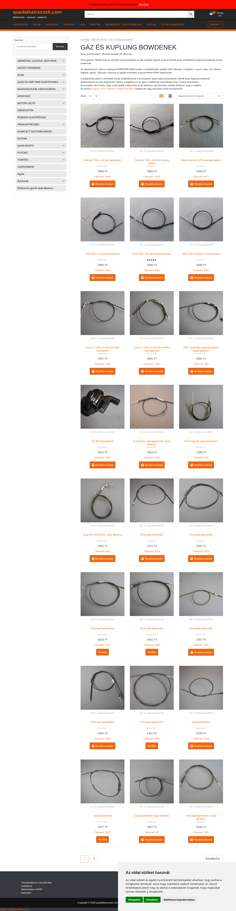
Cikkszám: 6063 (201, 262)
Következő (212, 858)
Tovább (102, 652)
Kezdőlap (85, 40)
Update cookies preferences (14, 909)
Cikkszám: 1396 (103, 355)
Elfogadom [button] (134, 899)
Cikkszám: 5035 (102, 449)
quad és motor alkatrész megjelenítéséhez (113, 88)
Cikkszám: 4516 (151, 543)
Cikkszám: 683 (201, 355)
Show (83, 96)
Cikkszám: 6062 (151, 262)
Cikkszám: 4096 (152, 730)
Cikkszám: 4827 (102, 824)
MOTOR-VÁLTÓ (98, 40)
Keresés (19, 40)
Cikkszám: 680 (201, 824)
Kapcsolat (26, 892)
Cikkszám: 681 (102, 543)
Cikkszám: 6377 (201, 168)
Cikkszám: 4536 (201, 730)
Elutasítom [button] (152, 899)
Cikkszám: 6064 (102, 262)
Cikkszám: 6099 (102, 168)
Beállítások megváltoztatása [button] (179, 899)
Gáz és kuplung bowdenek (102, 151)
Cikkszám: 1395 (152, 355)
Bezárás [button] (144, 4)
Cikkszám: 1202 (151, 449)
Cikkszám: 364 (201, 449)
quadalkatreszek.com (37, 12)
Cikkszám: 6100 (152, 168)
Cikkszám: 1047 (102, 636)
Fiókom (214, 24)
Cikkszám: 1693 (102, 730)
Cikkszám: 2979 (201, 543)
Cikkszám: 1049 (152, 636)
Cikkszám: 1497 (201, 636)
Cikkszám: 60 (151, 824)
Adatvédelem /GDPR (31, 889)
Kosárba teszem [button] (104, 184)
